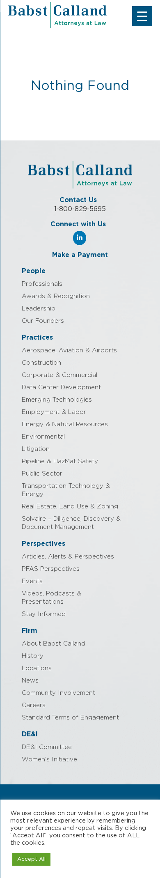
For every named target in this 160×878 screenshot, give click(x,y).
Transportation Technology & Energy (66, 490)
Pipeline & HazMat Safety (60, 461)
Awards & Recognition (56, 296)
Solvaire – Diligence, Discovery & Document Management (71, 523)
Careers (34, 705)
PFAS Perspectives (51, 569)
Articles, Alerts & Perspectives (68, 557)
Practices (37, 337)
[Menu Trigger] (142, 16)
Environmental (43, 437)
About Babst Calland (53, 644)
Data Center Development (61, 387)
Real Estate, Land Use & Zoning (70, 506)
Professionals (42, 284)
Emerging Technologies (57, 400)
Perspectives (43, 543)
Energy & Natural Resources (65, 424)
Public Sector (42, 474)
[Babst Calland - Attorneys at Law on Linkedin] (79, 238)
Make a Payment (80, 255)
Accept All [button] (31, 859)
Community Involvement (58, 693)
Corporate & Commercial (59, 375)
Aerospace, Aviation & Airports (69, 350)
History (32, 656)
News (30, 681)
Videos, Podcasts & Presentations (51, 598)
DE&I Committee (47, 747)
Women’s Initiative (49, 759)
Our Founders (43, 321)
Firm (29, 630)
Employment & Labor (54, 412)
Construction (41, 363)
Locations (37, 668)
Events (32, 581)
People (34, 271)
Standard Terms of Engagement (70, 718)
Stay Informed (44, 614)
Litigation (36, 449)
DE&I (30, 734)
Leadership (38, 309)
